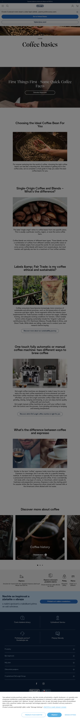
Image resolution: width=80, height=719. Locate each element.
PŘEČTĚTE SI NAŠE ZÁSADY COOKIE (55, 707)
